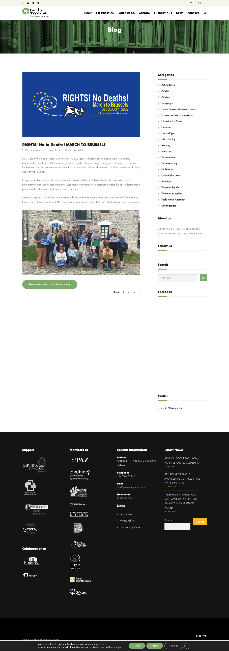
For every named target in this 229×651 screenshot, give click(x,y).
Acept (137, 645)
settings (116, 647)
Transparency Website (131, 527)
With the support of (32, 640)
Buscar (168, 520)
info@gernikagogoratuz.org (131, 487)
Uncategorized (168, 205)
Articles (165, 91)
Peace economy (169, 163)
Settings (173, 645)
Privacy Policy (127, 520)
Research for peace (171, 175)
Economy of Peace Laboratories (177, 115)
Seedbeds (166, 181)
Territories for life (170, 187)
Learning (165, 145)
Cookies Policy (51, 640)
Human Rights (54, 150)
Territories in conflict (171, 193)
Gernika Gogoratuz (34, 150)
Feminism (166, 127)
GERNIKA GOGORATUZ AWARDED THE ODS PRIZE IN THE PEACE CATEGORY (182, 479)
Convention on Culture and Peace (178, 109)
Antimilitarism (168, 85)
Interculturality (168, 139)
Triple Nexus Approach (173, 199)
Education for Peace (171, 121)
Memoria (166, 151)
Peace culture (168, 157)
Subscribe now (124, 498)
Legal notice (126, 514)
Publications (167, 169)
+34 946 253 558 (127, 476)
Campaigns (167, 103)
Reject (154, 645)
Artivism (165, 97)
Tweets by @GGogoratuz (170, 408)
